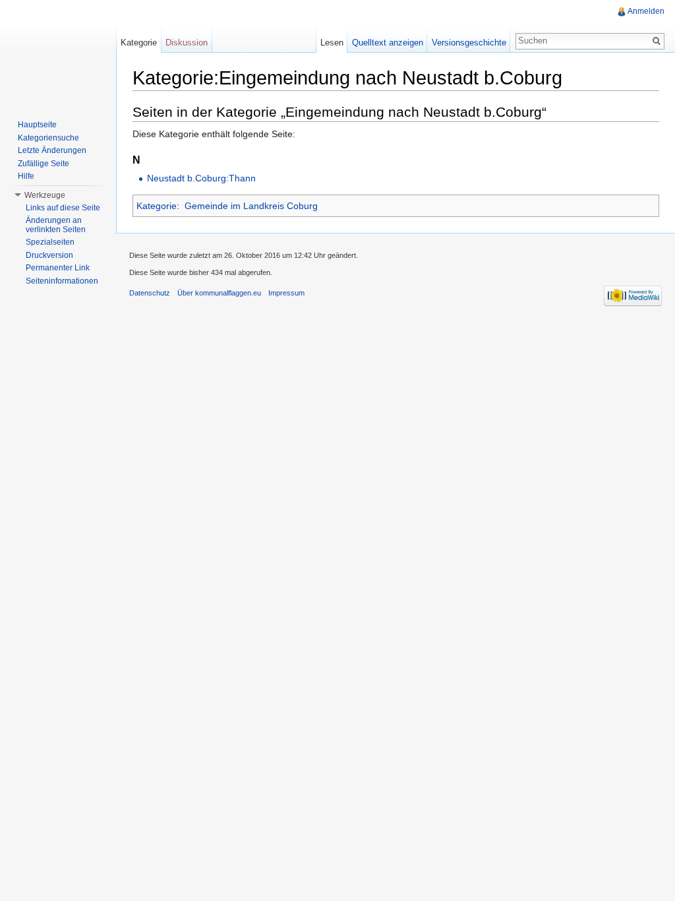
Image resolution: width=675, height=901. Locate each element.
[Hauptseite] (58, 53)
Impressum (286, 293)
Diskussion (186, 42)
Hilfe (26, 176)
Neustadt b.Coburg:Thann (201, 178)
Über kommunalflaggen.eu (219, 293)
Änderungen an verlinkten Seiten (56, 225)
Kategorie (156, 206)
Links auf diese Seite (63, 207)
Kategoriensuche (48, 137)
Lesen (331, 42)
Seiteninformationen (62, 281)
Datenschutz (149, 293)
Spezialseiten (50, 242)
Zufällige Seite (43, 163)
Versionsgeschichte (469, 42)
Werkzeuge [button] (44, 195)
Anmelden (646, 11)
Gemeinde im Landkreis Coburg (251, 206)
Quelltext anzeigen (387, 42)
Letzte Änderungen (52, 150)
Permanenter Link (58, 267)
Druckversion (49, 255)
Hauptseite (37, 124)
